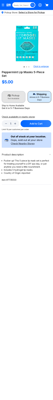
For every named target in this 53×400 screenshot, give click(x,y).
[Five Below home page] (8, 5)
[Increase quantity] (15, 123)
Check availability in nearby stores (18, 117)
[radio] (13, 96)
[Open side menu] (3, 5)
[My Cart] (46, 5)
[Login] (40, 5)
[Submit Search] (32, 5)
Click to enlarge (41, 66)
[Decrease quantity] (6, 123)
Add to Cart (36, 123)
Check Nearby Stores (23, 143)
